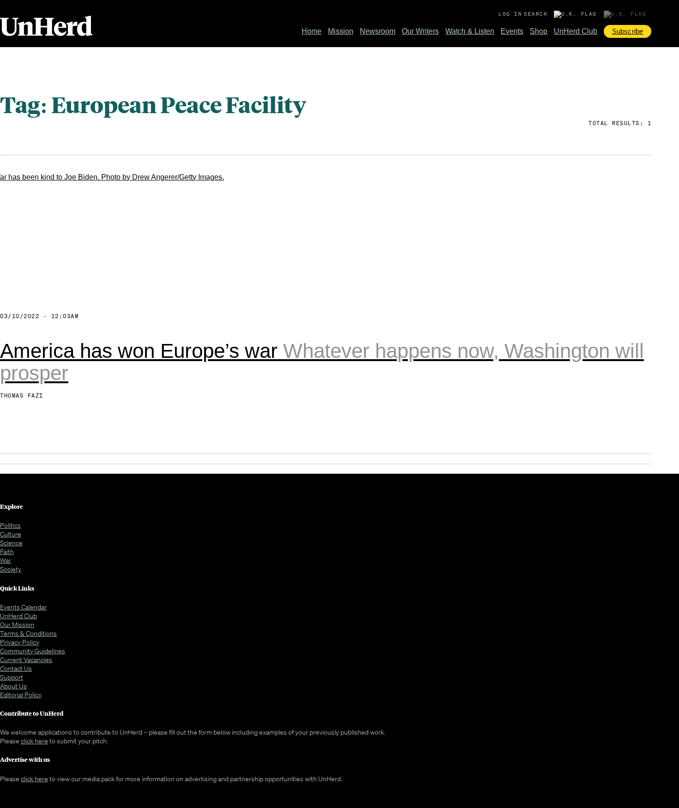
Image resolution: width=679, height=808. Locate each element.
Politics (10, 525)
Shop (538, 31)
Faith (7, 551)
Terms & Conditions (28, 633)
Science (11, 542)
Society (10, 569)
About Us (13, 685)
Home (311, 31)
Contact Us (16, 668)
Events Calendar (23, 607)
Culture (10, 534)
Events (512, 31)
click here (34, 740)
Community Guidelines (32, 650)
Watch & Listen (469, 31)
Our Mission (17, 624)
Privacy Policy (19, 642)
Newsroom (377, 31)
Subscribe (627, 31)
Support (11, 677)
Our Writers (420, 31)
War (5, 560)
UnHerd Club (575, 31)
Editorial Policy (21, 694)
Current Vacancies (26, 659)
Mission (340, 31)
